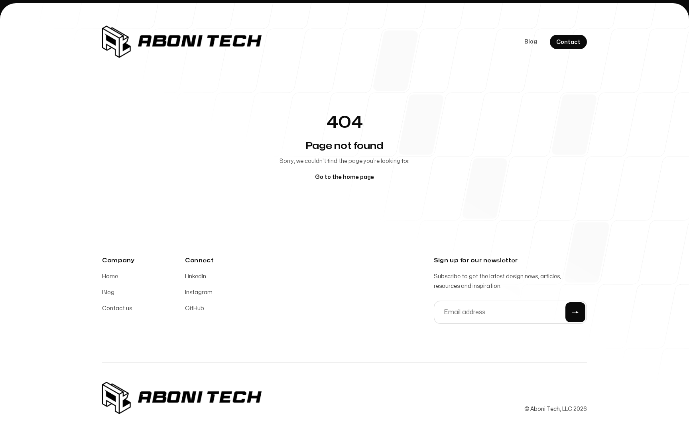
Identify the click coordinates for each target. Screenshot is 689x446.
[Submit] (575, 312)
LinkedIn (195, 276)
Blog (530, 41)
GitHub (194, 308)
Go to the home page (344, 177)
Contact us (117, 308)
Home (110, 276)
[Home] (182, 42)
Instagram (199, 292)
